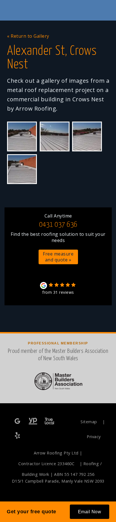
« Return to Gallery (28, 36)
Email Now (89, 511)
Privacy (94, 436)
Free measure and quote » (58, 257)
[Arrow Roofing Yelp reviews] (18, 436)
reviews (58, 292)
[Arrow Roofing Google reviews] (18, 421)
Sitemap (89, 421)
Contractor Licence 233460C (46, 463)
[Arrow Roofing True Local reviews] (49, 421)
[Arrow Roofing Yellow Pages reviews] (33, 421)
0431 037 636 (58, 224)
